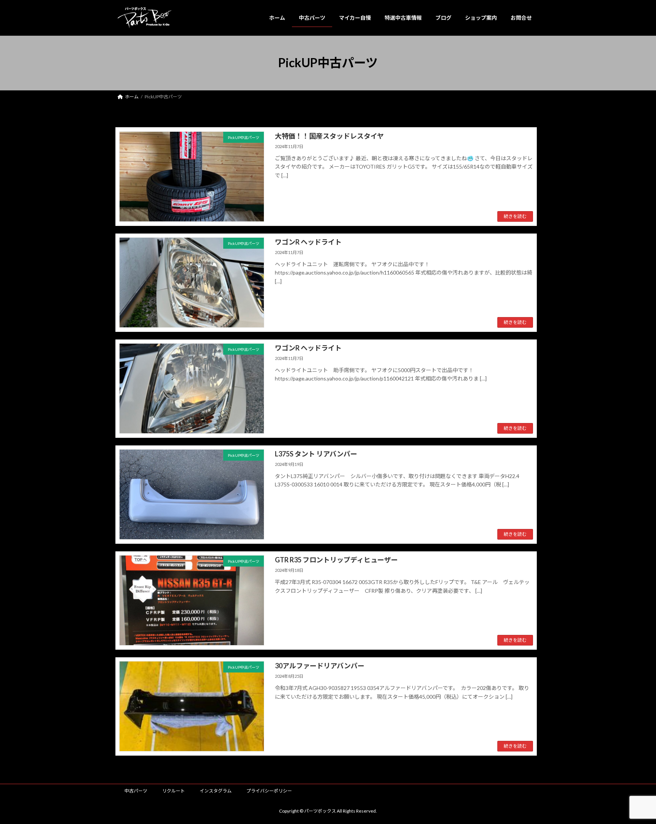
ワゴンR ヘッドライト (308, 242)
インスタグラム (216, 791)
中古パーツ (136, 791)
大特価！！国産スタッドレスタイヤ (329, 136)
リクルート (173, 791)
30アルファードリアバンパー (319, 665)
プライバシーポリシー (269, 791)
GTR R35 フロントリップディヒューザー (336, 560)
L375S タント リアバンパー (316, 454)
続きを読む (515, 216)
